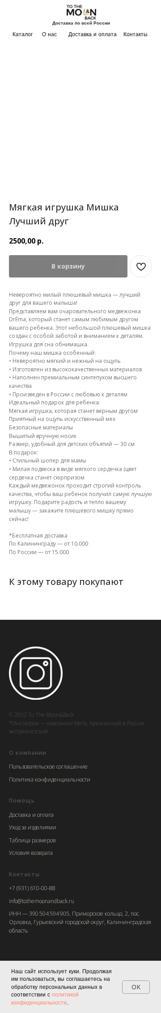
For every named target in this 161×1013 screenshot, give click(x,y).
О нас (49, 34)
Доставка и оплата (92, 34)
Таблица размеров (32, 840)
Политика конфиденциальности (49, 779)
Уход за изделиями (32, 827)
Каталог (23, 34)
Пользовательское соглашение (48, 766)
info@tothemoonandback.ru (41, 901)
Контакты (135, 34)
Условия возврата (31, 853)
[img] (81, 12)
